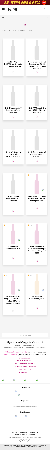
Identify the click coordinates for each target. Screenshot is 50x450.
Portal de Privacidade (24, 364)
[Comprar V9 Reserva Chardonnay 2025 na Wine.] (37, 284)
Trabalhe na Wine (24, 361)
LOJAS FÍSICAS (24, 372)
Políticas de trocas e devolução (16, 352)
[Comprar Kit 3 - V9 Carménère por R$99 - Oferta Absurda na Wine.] (37, 96)
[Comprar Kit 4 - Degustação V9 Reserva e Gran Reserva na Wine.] (37, 140)
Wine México (24, 369)
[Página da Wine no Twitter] (17, 380)
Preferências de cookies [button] (24, 366)
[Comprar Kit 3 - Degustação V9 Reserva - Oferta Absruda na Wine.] (13, 96)
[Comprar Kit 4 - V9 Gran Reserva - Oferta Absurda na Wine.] (13, 184)
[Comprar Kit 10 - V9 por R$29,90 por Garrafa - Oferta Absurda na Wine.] (13, 50)
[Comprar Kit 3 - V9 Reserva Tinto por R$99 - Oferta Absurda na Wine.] (13, 140)
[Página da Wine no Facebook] (6, 380)
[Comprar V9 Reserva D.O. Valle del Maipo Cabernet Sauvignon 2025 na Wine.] (37, 184)
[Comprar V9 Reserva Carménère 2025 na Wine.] (13, 234)
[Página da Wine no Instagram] (29, 380)
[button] (44, 9)
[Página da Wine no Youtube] (40, 380)
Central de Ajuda (24, 358)
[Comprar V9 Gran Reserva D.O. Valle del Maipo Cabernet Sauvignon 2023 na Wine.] (37, 234)
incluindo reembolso (11, 355)
